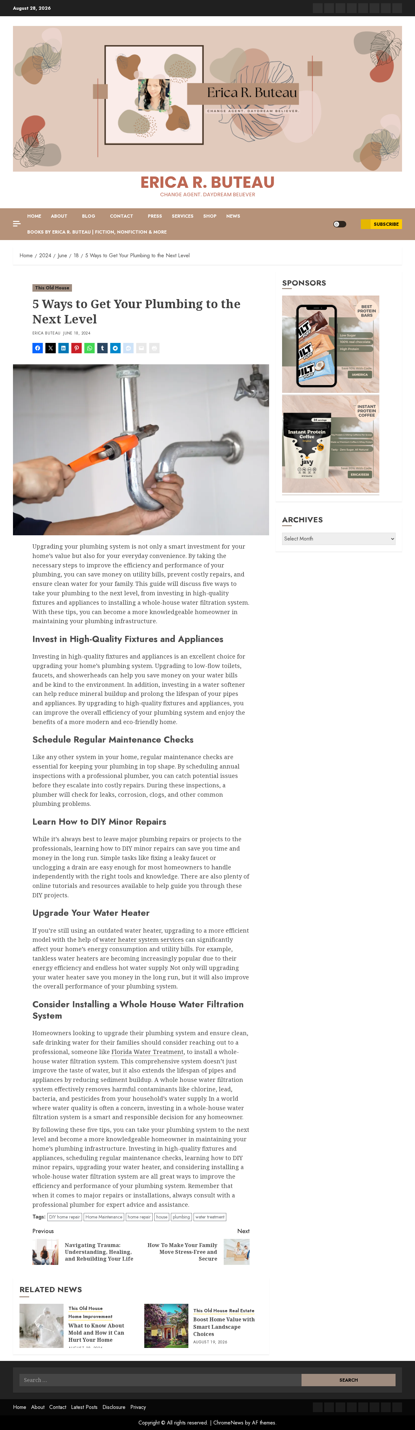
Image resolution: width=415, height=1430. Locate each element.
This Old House (52, 288)
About (59, 216)
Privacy (138, 1407)
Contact (121, 216)
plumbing (181, 1217)
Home (34, 216)
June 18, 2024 (76, 333)
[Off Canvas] (17, 223)
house (161, 1217)
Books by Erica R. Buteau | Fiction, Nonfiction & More (97, 232)
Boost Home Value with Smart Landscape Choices (224, 1327)
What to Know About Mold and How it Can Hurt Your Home (96, 1333)
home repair (139, 1217)
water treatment (210, 1217)
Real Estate (242, 1311)
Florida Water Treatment (148, 1052)
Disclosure (113, 1407)
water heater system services (142, 939)
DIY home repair (64, 1217)
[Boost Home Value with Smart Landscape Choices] (166, 1326)
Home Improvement (90, 1317)
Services (183, 216)
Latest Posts (84, 1407)
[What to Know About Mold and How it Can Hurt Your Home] (41, 1326)
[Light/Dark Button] (339, 224)
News (233, 216)
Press (155, 216)
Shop (210, 216)
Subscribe (386, 224)
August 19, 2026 (210, 1342)
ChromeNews (228, 1422)
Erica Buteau (46, 333)
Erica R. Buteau (207, 182)
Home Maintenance (104, 1217)
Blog (88, 216)
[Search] (354, 224)
